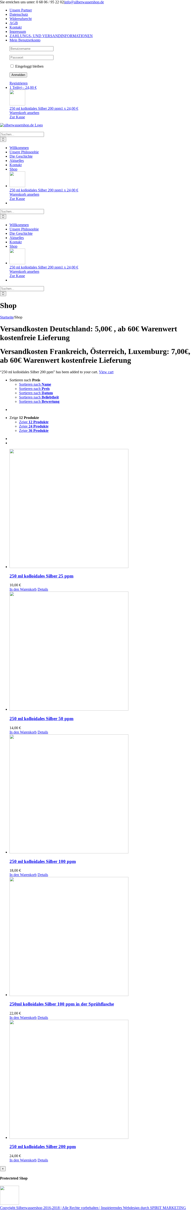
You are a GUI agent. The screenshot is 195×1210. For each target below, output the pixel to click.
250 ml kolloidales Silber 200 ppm (43, 1146)
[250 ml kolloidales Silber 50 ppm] (102, 652)
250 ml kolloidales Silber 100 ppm (43, 861)
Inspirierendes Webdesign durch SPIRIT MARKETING (143, 1208)
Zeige (34, 422)
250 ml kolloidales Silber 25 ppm (41, 575)
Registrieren (19, 83)
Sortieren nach (35, 384)
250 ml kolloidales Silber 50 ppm (41, 718)
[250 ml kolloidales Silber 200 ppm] (102, 1080)
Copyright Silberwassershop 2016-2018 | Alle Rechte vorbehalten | (50, 1208)
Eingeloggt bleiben (29, 66)
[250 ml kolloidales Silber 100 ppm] (102, 794)
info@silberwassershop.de (84, 2)
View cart (106, 372)
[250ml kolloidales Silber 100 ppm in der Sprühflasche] (102, 937)
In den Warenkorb (23, 589)
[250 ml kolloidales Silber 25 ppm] (102, 509)
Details (43, 589)
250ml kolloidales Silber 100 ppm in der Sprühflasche (62, 1003)
